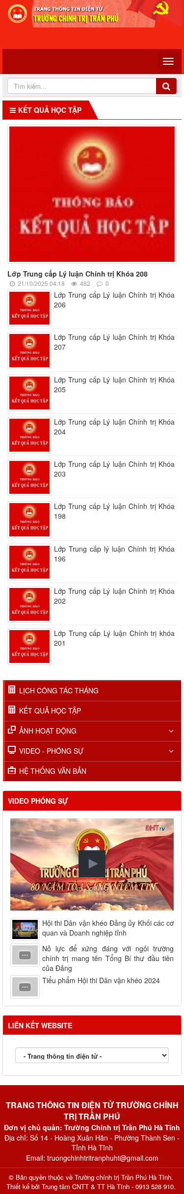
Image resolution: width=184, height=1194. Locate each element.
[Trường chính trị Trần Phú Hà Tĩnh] (92, 13)
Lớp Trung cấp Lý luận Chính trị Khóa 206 (114, 299)
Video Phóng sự (38, 801)
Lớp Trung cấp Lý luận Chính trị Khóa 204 (114, 426)
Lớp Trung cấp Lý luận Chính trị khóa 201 (114, 638)
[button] (92, 863)
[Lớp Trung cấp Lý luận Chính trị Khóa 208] (94, 196)
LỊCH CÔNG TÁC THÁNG (59, 690)
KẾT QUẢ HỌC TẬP (50, 710)
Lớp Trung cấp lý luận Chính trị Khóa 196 (114, 553)
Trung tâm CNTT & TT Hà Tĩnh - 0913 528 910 (108, 1186)
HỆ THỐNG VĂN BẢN (52, 771)
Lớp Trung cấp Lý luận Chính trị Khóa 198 (114, 511)
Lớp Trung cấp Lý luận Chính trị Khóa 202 (114, 596)
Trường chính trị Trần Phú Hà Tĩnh (123, 1177)
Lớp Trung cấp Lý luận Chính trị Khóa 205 (114, 384)
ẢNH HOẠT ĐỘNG (48, 731)
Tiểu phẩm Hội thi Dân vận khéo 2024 (101, 980)
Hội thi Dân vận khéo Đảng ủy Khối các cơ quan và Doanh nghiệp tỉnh (108, 928)
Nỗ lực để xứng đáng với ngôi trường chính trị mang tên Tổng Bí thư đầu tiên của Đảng (108, 958)
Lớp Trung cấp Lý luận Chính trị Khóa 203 (114, 469)
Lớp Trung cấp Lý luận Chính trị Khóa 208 (77, 274)
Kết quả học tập (49, 110)
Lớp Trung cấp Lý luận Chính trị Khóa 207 (114, 342)
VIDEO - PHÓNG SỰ (51, 751)
